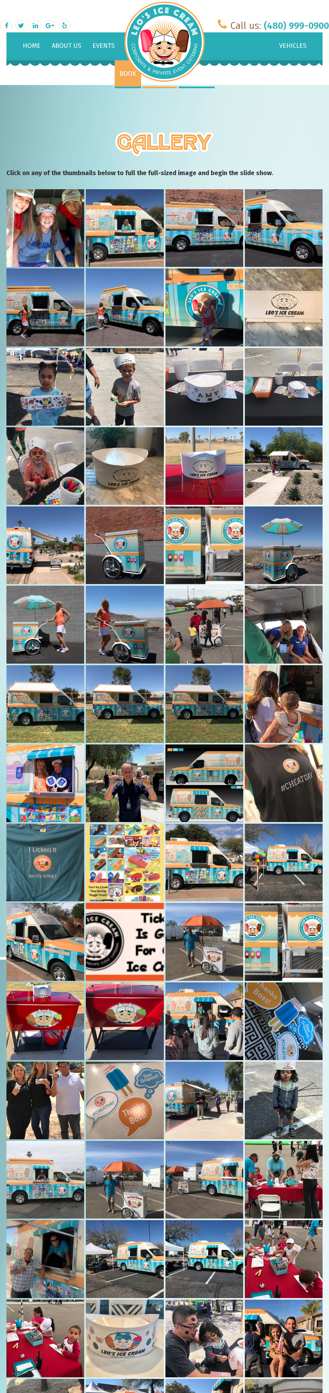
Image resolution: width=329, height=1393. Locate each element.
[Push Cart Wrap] (204, 545)
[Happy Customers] (45, 1100)
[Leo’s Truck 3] (284, 862)
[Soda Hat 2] (204, 466)
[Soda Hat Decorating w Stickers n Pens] (284, 387)
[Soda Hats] (284, 307)
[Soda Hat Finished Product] (45, 387)
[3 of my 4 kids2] (45, 228)
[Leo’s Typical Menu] (125, 862)
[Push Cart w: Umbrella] (284, 545)
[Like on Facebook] (7, 25)
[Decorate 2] (45, 1338)
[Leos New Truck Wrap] (204, 783)
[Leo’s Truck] (204, 862)
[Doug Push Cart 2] (125, 1180)
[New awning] (45, 704)
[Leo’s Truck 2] (45, 942)
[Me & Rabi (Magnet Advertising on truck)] (45, 783)
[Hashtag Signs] (284, 1021)
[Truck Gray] (284, 228)
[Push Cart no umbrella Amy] (125, 624)
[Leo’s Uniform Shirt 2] (284, 783)
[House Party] (204, 1021)
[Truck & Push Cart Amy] (125, 307)
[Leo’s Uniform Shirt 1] (45, 862)
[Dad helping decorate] (204, 1338)
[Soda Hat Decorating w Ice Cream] (45, 466)
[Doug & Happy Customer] (45, 1259)
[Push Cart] (125, 545)
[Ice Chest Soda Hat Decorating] (45, 1021)
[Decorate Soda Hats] (125, 1338)
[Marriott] (125, 783)
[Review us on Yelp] (64, 25)
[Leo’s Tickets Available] (125, 942)
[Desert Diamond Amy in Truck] (204, 1259)
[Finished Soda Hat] (284, 1100)
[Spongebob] (204, 307)
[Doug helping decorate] (284, 1180)
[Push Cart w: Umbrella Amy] (45, 624)
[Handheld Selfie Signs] (125, 1100)
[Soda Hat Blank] (125, 466)
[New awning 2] (204, 704)
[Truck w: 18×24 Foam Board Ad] (125, 228)
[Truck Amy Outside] (45, 307)
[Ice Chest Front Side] (125, 1021)
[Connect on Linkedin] (36, 25)
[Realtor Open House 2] (45, 545)
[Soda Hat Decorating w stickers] (204, 387)
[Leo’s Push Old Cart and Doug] (204, 942)
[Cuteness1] (284, 1338)
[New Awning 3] (125, 704)
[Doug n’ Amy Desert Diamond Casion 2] (204, 1180)
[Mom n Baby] (284, 704)
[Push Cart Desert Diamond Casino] (204, 624)
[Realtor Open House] (284, 466)
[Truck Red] (204, 228)
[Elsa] (45, 1180)
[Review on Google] (50, 25)
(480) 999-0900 (296, 25)
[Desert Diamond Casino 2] (125, 1259)
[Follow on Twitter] (21, 25)
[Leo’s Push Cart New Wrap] (284, 942)
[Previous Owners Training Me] (284, 624)
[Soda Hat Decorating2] (125, 387)
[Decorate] (284, 1259)
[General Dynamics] (204, 1100)
